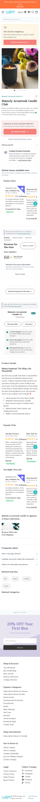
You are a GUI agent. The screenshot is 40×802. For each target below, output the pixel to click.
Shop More (29, 324)
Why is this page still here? (11, 554)
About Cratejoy (9, 747)
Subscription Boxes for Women (15, 691)
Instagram (28, 773)
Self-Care (7, 712)
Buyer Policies (8, 780)
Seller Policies (8, 777)
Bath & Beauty (9, 709)
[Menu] (3, 12)
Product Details (17, 238)
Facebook (28, 770)
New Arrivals (8, 674)
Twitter (27, 777)
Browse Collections (10, 677)
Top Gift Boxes (9, 668)
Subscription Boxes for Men (14, 694)
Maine (15, 578)
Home (6, 586)
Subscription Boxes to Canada (15, 736)
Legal (5, 767)
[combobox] (20, 19)
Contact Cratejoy (10, 759)
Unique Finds (8, 724)
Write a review (20, 274)
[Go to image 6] (22, 90)
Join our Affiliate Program (13, 756)
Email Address (10, 641)
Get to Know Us (10, 743)
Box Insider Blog (9, 671)
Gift (5, 578)
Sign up (20, 647)
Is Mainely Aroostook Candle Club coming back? (18, 559)
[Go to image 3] (17, 90)
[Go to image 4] (19, 90)
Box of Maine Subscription (15, 191)
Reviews (7, 238)
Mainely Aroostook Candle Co (12, 96)
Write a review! (28, 246)
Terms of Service (10, 771)
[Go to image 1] (14, 90)
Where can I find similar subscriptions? (15, 564)
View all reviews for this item (19, 291)
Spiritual (6, 715)
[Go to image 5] (20, 90)
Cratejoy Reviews (10, 680)
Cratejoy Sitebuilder (11, 753)
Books (5, 706)
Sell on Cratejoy (9, 750)
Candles (26, 578)
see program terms (24, 160)
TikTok (27, 783)
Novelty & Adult (9, 721)
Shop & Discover (11, 664)
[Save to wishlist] (36, 96)
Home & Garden (9, 718)
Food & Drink (8, 703)
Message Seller (12, 324)
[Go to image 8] (25, 90)
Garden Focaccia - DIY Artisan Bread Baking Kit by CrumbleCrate (15, 434)
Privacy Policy (9, 774)
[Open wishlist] (33, 12)
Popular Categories (12, 687)
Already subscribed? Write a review (20, 139)
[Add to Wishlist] (22, 188)
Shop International (12, 732)
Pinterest (27, 780)
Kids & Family (8, 697)
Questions (28, 238)
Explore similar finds (19, 42)
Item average (18, 256)
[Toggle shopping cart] (36, 12)
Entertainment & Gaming (13, 700)
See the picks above (14, 306)
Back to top (20, 612)
